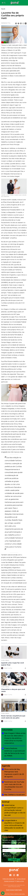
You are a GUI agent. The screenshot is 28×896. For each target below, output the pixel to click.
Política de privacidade (8, 879)
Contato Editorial (21, 879)
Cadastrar (14, 859)
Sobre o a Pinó (20, 881)
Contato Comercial (9, 881)
